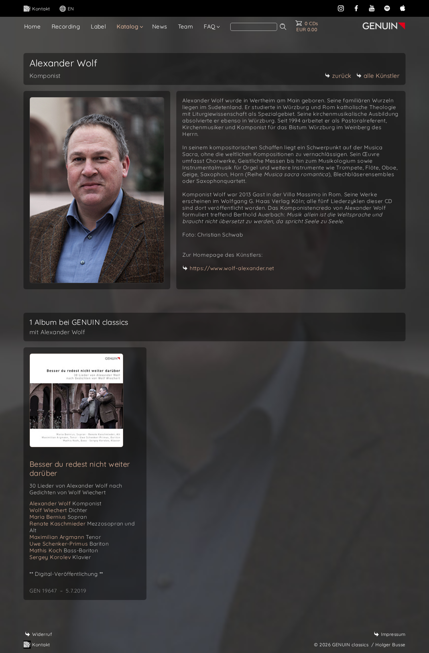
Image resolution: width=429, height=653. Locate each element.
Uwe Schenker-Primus (69, 543)
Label (98, 26)
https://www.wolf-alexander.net (232, 268)
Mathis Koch (63, 550)
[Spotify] (387, 7)
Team (185, 26)
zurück (342, 76)
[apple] (402, 7)
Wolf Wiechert (58, 510)
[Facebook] (356, 7)
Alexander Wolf (65, 503)
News (159, 26)
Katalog (127, 26)
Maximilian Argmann (65, 537)
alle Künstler (382, 76)
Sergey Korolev (60, 557)
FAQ (209, 26)
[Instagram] (340, 7)
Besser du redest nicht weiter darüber (79, 468)
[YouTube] (371, 7)
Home (32, 26)
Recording (66, 26)
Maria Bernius (58, 516)
